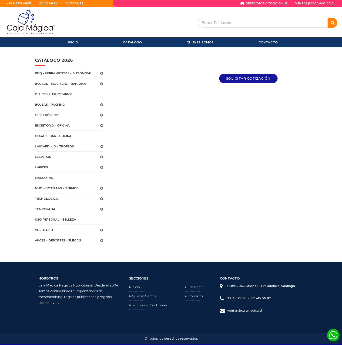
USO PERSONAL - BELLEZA (55, 219)
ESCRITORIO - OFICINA (52, 125)
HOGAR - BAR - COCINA (53, 136)
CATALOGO (132, 42)
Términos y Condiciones (149, 305)
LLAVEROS (43, 157)
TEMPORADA (45, 209)
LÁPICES (41, 167)
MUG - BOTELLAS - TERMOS (56, 188)
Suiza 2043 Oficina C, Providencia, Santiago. (261, 286)
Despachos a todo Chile (266, 3)
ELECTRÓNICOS (47, 115)
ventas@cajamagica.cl (315, 3)
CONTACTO (268, 42)
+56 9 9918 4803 (19, 3)
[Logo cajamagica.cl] (31, 22)
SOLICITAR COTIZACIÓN (248, 78)
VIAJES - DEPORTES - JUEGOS (58, 240)
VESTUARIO (44, 230)
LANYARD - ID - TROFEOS (54, 146)
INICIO (73, 42)
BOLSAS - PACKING (50, 104)
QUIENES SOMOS (200, 42)
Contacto (195, 296)
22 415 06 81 (48, 3)
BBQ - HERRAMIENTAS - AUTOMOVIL (63, 73)
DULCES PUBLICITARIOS (54, 94)
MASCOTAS (44, 177)
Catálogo (195, 287)
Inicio (136, 287)
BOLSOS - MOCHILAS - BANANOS (61, 83)
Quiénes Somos (144, 296)
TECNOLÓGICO (46, 198)
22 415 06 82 (74, 3)
